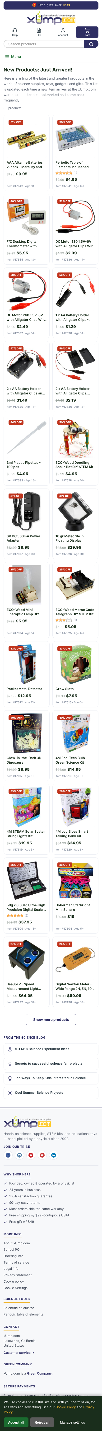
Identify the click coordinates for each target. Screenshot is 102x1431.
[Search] (91, 44)
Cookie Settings (16, 1288)
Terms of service (16, 1262)
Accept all (16, 1422)
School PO (11, 1249)
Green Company (39, 1373)
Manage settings (72, 1422)
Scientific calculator (19, 1308)
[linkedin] (53, 1155)
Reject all (42, 1422)
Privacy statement (18, 1275)
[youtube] (42, 1155)
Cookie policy (14, 1281)
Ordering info (13, 1256)
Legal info (11, 1268)
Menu (16, 56)
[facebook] (8, 1155)
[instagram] (19, 1155)
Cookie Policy (66, 1407)
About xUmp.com (17, 1243)
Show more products (51, 1019)
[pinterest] (30, 1155)
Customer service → (19, 1353)
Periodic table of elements (23, 1314)
